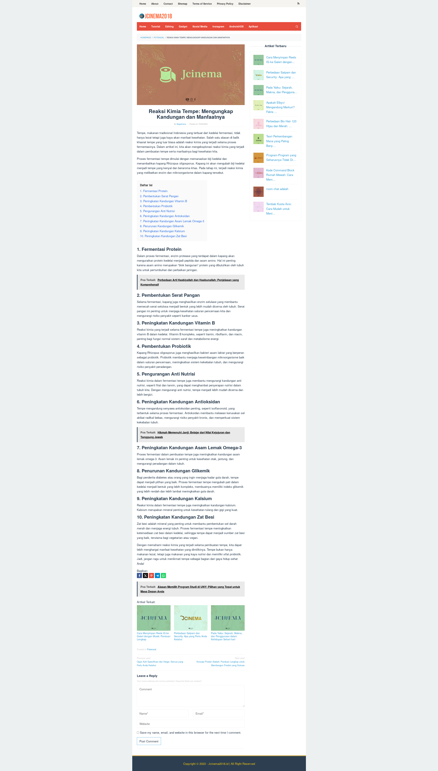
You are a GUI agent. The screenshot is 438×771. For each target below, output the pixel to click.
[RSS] (298, 3)
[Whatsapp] (163, 575)
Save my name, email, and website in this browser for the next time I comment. (190, 732)
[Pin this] (151, 575)
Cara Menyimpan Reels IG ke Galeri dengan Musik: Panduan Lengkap (153, 636)
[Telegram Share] (157, 575)
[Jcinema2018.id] (155, 15)
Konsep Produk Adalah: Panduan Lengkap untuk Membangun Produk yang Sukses (221, 661)
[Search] (297, 26)
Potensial (151, 649)
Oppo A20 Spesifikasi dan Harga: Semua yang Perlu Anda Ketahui (160, 661)
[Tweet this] (145, 575)
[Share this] (139, 575)
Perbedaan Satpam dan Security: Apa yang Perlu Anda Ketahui (190, 636)
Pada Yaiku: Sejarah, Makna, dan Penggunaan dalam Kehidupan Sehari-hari (226, 636)
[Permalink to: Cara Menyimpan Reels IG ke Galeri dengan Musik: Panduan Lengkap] (154, 618)
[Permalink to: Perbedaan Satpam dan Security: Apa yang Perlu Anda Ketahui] (191, 618)
